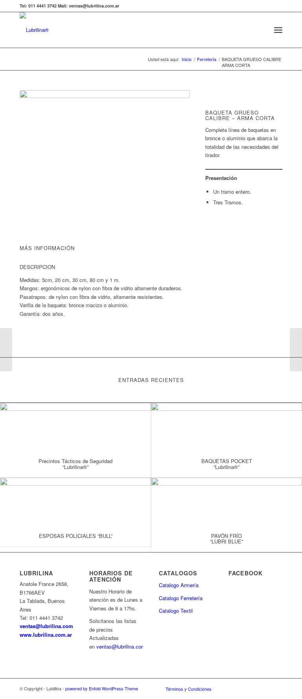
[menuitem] (261, 30)
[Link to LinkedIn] (253, 688)
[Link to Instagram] (276, 688)
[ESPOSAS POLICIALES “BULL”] (75, 501)
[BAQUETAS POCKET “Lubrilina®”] (226, 427)
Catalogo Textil (176, 610)
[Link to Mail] (265, 688)
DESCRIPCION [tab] (37, 267)
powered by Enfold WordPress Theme (101, 688)
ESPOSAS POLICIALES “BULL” (75, 536)
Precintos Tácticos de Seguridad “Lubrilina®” (75, 463)
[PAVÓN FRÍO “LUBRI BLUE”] (226, 501)
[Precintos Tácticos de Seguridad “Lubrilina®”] (75, 427)
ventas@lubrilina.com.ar (49, 626)
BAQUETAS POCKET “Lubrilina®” (226, 463)
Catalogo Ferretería (181, 598)
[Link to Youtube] (241, 688)
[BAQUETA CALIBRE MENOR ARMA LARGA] (6, 349)
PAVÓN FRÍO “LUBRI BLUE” (226, 538)
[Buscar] (261, 30)
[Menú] (278, 30)
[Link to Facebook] (229, 688)
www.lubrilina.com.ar (46, 634)
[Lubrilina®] (34, 30)
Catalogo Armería (179, 585)
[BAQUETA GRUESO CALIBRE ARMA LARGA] (296, 349)
